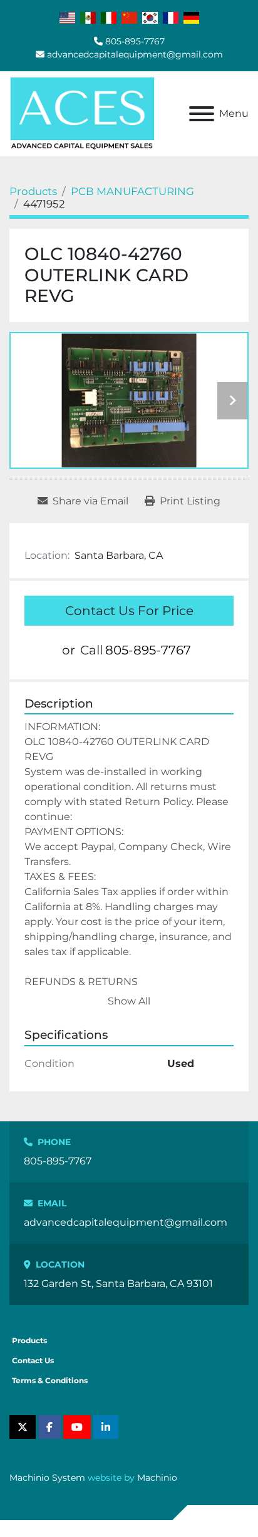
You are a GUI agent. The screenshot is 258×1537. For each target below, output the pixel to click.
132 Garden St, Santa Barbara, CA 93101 (118, 1283)
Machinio (157, 1477)
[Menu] (201, 113)
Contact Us (33, 1360)
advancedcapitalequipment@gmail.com (135, 54)
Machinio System (47, 1477)
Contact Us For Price (129, 610)
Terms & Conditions (50, 1380)
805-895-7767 (135, 41)
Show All (129, 1001)
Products (29, 1340)
